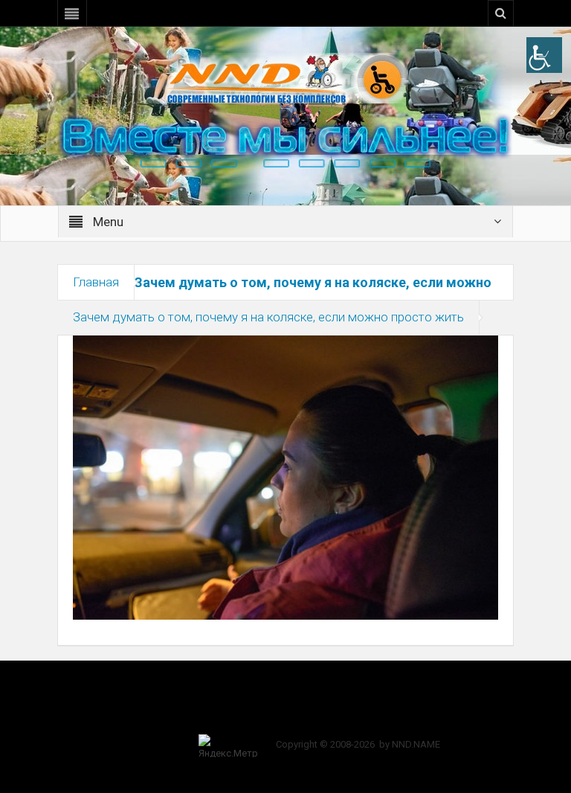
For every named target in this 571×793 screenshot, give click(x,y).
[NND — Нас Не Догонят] (285, 77)
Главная (96, 281)
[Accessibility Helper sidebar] (544, 55)
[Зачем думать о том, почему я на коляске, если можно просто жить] (285, 477)
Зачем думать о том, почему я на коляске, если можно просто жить (268, 316)
